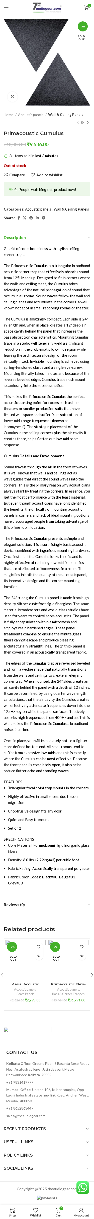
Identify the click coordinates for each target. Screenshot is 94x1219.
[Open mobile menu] (6, 8)
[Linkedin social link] (37, 218)
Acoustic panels (31, 114)
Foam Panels (25, 994)
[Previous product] (77, 122)
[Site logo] (47, 7)
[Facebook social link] (18, 218)
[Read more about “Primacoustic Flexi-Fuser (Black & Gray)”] (81, 955)
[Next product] (87, 122)
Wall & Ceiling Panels (65, 114)
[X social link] (24, 218)
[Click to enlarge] (13, 97)
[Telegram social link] (43, 218)
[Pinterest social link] (31, 218)
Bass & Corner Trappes (68, 994)
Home (9, 114)
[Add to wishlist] (38, 947)
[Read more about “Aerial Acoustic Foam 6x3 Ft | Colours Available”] (38, 955)
